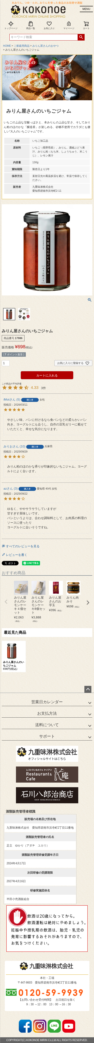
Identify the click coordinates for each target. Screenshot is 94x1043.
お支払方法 (47, 713)
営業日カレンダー (47, 702)
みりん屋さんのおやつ (45, 45)
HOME (7, 45)
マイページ (68, 28)
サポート (47, 736)
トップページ (10, 28)
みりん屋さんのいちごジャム (13, 664)
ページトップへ (87, 689)
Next (88, 602)
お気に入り (49, 28)
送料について (47, 725)
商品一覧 (30, 28)
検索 (81, 37)
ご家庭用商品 (22, 45)
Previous (6, 601)
